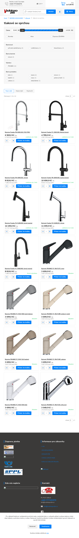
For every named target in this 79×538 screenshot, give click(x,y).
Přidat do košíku (24, 141)
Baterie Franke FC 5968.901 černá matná (18, 269)
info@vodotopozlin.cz (51, 506)
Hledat (51, 12)
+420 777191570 (15, 4)
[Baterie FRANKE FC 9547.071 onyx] (57, 252)
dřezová (27, 18)
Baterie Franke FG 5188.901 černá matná (18, 223)
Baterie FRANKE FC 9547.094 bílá (16, 405)
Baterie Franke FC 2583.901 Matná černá (55, 132)
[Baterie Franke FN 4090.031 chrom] (21, 161)
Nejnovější (9, 91)
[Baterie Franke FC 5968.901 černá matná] (21, 252)
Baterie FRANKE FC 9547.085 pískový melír (55, 314)
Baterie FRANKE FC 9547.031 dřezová (53, 405)
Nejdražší (30, 91)
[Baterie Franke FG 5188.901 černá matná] (21, 206)
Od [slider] (22, 30)
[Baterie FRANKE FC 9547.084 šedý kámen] (21, 297)
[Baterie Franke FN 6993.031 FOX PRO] (21, 115)
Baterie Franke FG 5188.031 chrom (52, 223)
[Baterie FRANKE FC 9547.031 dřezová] (57, 388)
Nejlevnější (19, 91)
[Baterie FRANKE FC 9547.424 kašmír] (21, 343)
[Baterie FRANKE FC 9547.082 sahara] (57, 343)
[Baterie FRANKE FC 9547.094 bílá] (21, 388)
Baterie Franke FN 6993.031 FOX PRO (17, 132)
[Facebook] (43, 512)
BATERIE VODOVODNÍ (16, 18)
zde (47, 533)
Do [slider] (61, 30)
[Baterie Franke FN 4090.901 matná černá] (57, 161)
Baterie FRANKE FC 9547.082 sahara (53, 359)
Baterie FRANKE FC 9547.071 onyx (52, 269)
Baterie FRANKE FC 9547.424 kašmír (17, 359)
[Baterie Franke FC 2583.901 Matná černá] (57, 115)
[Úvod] (13, 12)
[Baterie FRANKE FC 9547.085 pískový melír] (57, 297)
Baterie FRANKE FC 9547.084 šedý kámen (19, 314)
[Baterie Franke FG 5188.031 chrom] (57, 206)
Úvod (5, 18)
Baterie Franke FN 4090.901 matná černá (55, 178)
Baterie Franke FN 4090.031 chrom (16, 178)
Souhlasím (45, 526)
